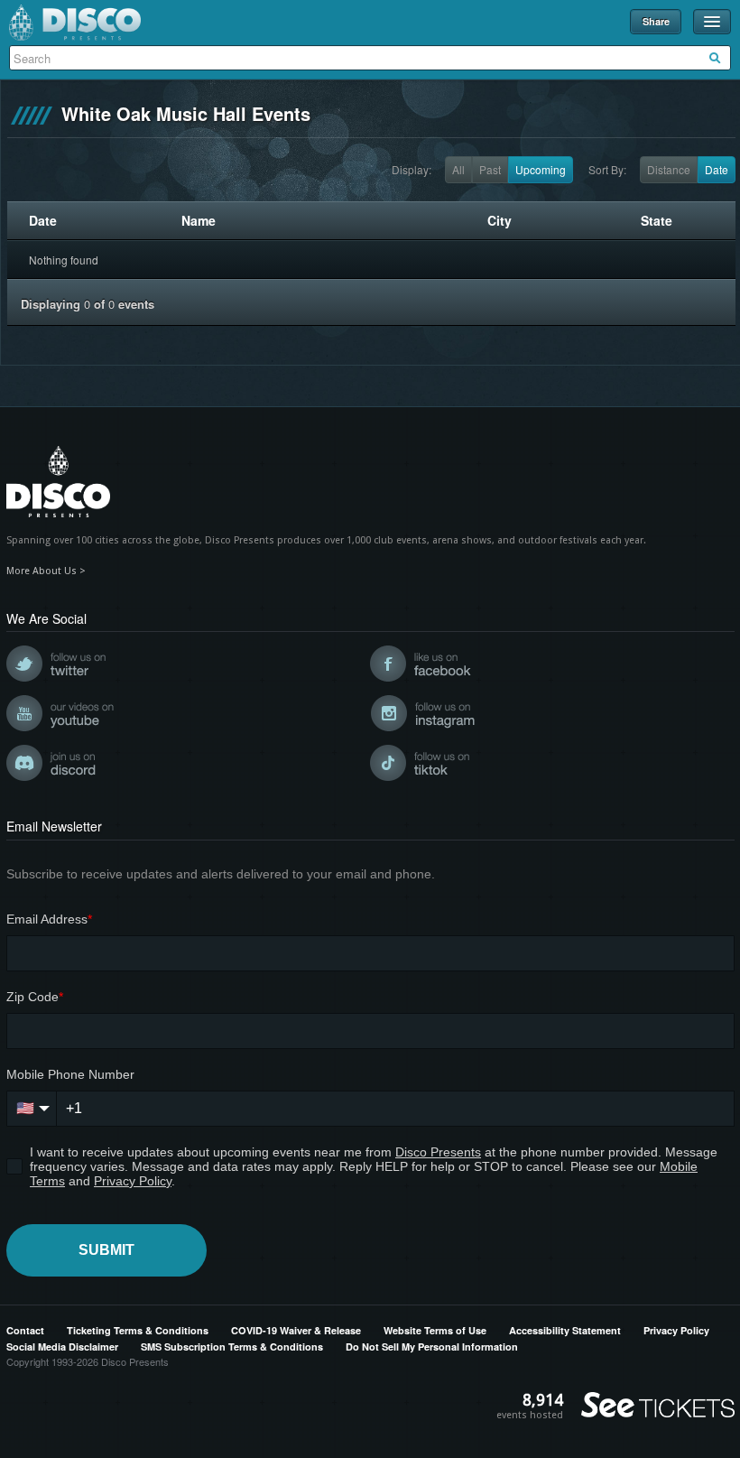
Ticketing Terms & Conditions (137, 1330)
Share (656, 21)
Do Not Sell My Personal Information (432, 1346)
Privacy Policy (676, 1330)
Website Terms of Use (435, 1330)
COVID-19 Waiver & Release (296, 1330)
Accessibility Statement (565, 1330)
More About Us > (46, 571)
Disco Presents (75, 23)
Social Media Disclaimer (62, 1346)
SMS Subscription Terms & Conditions (232, 1346)
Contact (25, 1330)
